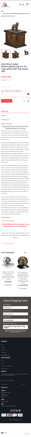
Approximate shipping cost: (10, 323)
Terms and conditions (6, 366)
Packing (3, 347)
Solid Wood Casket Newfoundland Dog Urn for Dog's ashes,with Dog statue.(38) (15, 68)
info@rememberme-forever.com (9, 406)
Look (12, 221)
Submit (23, 384)
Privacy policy (4, 368)
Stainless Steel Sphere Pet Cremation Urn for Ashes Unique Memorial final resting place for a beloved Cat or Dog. (8, 275)
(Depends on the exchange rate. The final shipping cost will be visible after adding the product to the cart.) (15, 331)
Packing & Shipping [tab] (6, 124)
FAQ (2, 363)
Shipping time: (7, 317)
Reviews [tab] (3, 115)
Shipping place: (7, 304)
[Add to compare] (28, 101)
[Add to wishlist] (24, 101)
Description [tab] (4, 111)
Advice (2, 361)
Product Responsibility (7, 243)
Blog (2, 344)
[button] (25, 252)
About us (3, 350)
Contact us (3, 352)
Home (2, 11)
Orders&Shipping (5, 355)
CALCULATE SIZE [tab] (5, 119)
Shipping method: (7, 310)
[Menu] (20, 5)
